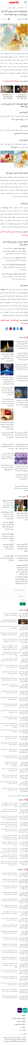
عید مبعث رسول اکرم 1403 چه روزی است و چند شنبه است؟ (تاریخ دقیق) (7, 467)
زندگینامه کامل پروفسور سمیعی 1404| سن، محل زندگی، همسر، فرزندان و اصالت (22, 516)
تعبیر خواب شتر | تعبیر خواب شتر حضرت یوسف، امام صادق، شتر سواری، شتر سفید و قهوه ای (8, 856)
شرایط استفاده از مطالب (18, 1018)
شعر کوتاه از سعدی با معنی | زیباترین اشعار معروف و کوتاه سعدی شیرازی (21, 558)
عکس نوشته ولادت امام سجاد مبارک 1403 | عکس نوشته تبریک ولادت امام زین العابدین (8, 402)
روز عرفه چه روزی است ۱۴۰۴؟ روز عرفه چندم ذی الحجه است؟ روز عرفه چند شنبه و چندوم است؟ (21, 356)
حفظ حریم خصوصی (19, 1024)
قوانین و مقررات (21, 1021)
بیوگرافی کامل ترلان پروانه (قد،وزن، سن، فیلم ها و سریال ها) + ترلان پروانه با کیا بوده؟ (7, 537)
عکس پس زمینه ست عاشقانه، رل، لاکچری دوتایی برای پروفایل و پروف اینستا (9, 804)
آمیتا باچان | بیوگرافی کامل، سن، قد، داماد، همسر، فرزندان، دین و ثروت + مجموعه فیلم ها (7, 515)
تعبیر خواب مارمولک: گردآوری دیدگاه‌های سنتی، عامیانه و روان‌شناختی (10, 764)
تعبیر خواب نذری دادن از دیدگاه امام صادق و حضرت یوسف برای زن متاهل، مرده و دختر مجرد (8, 863)
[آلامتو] (25, 1012)
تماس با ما (22, 1030)
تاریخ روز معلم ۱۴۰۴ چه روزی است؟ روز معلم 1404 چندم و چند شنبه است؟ (21, 378)
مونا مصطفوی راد (20, 19)
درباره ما (23, 1027)
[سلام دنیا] (19, 1012)
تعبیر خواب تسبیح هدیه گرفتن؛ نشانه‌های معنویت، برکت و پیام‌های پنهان (9, 654)
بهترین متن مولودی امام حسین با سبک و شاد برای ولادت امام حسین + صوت (21, 446)
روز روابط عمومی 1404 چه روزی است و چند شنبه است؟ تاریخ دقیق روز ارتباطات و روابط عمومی (8, 380)
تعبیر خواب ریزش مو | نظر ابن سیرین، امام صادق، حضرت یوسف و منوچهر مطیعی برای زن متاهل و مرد (9, 817)
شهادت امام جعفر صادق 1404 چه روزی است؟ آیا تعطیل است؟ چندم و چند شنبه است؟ (22, 404)
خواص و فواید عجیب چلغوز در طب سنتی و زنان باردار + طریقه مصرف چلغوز (9, 965)
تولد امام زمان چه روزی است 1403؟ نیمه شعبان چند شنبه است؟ (7, 446)
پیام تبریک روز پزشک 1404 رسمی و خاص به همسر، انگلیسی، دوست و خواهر (9, 843)
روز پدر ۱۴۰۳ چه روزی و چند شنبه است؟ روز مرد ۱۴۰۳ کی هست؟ (21, 488)
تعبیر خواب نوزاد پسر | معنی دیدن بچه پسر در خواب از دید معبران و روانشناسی (8, 725)
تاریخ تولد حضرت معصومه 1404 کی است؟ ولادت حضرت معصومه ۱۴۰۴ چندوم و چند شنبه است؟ (7, 357)
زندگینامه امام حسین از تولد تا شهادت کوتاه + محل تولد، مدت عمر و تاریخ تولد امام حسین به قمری (7, 425)
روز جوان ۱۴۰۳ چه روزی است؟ (11, 81)
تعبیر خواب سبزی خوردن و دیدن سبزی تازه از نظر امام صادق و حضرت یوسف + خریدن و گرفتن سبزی (9, 837)
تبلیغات (23, 1016)
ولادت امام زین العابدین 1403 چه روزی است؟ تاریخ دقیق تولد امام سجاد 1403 (21, 468)
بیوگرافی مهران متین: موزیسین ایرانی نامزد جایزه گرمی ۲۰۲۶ (7, 558)
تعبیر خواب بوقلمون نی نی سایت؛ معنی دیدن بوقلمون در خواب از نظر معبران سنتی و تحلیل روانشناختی (9, 647)
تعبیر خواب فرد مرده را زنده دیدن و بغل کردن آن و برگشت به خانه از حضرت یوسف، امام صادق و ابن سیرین (8, 850)
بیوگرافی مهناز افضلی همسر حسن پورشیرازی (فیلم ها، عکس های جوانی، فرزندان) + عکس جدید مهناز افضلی (21, 580)
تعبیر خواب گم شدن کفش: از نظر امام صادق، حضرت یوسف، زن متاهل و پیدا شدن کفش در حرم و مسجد (8, 824)
